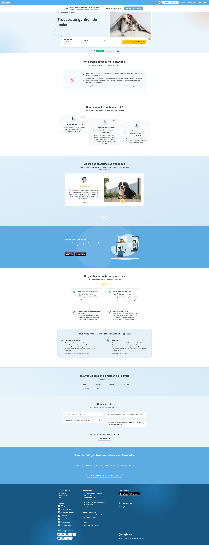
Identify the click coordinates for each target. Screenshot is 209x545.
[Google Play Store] (80, 254)
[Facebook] (120, 506)
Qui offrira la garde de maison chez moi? (77, 420)
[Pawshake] (6, 2)
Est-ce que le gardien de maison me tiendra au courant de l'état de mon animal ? (124, 423)
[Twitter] (124, 506)
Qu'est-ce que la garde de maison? (75, 414)
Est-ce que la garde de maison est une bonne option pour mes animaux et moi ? (125, 415)
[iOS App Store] (69, 254)
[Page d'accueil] (58, 12)
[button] (71, 41)
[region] (104, 196)
